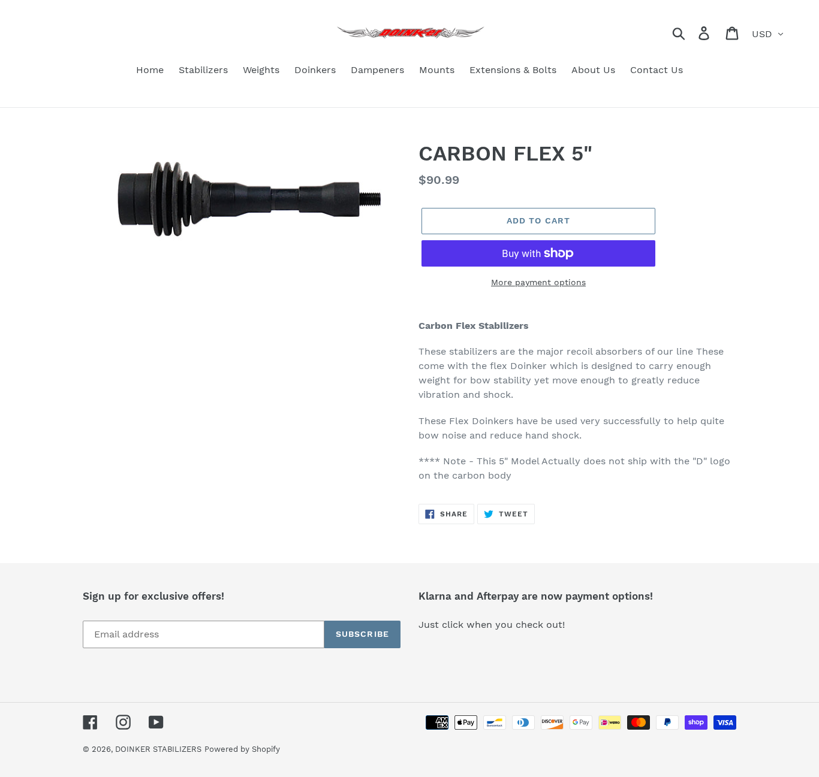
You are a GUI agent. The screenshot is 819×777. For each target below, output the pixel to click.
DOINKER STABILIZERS (158, 749)
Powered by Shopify (242, 749)
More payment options (538, 282)
